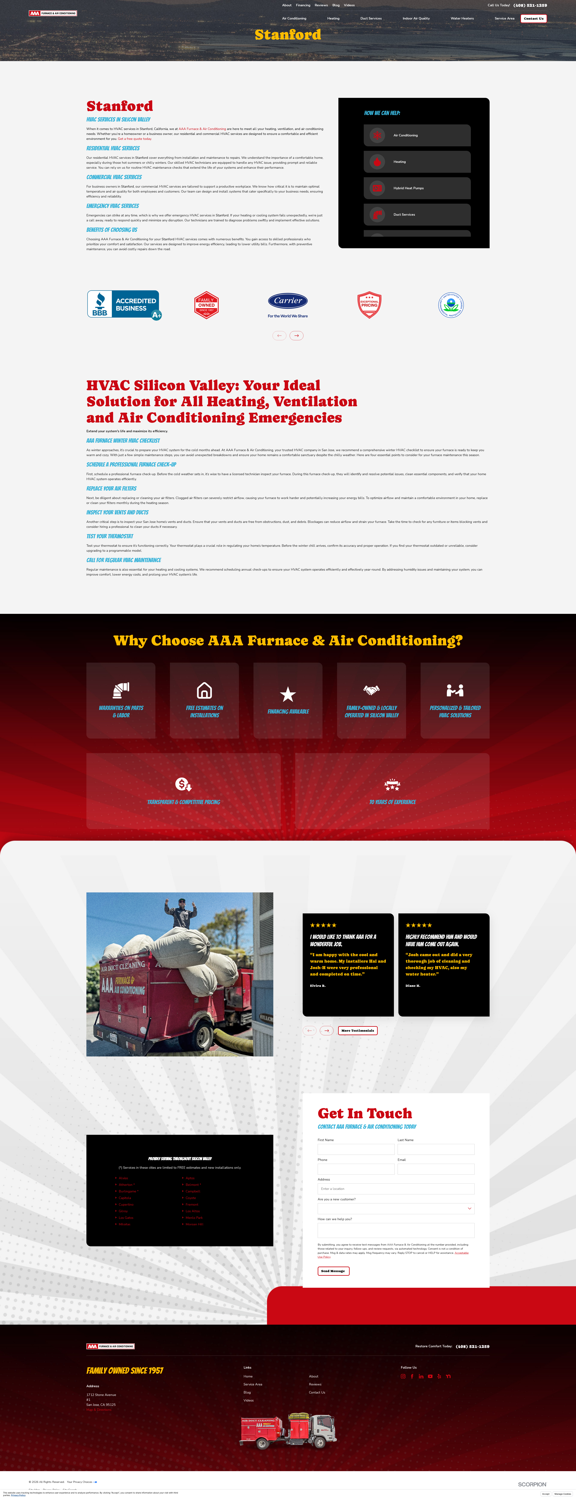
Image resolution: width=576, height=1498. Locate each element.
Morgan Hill (195, 1224)
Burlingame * (129, 1191)
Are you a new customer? (337, 1199)
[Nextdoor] (448, 1376)
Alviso (123, 1178)
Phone (322, 1160)
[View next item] (296, 335)
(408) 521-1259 (530, 5)
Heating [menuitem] (333, 18)
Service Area (253, 1384)
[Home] (53, 13)
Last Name (406, 1140)
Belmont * (193, 1185)
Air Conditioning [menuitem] (294, 18)
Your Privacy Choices (80, 1482)
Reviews (321, 5)
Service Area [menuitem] (504, 18)
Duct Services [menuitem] (371, 18)
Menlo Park (194, 1218)
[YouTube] (430, 1376)
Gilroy (123, 1211)
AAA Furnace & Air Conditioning (202, 129)
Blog (336, 5)
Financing (303, 5)
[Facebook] (412, 1376)
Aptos (190, 1178)
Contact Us (317, 1392)
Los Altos (193, 1211)
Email (402, 1160)
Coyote (191, 1198)
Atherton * (127, 1185)
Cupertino (126, 1204)
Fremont (192, 1204)
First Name (326, 1140)
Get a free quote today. (135, 139)
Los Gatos (126, 1218)
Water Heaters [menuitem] (462, 18)
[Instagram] (403, 1376)
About (287, 5)
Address (324, 1180)
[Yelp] (439, 1376)
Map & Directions (98, 1409)
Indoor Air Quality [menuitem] (416, 18)
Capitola (125, 1198)
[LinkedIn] (421, 1376)
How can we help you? (335, 1219)
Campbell (193, 1191)
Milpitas (124, 1224)
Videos (349, 5)
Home (248, 1376)
